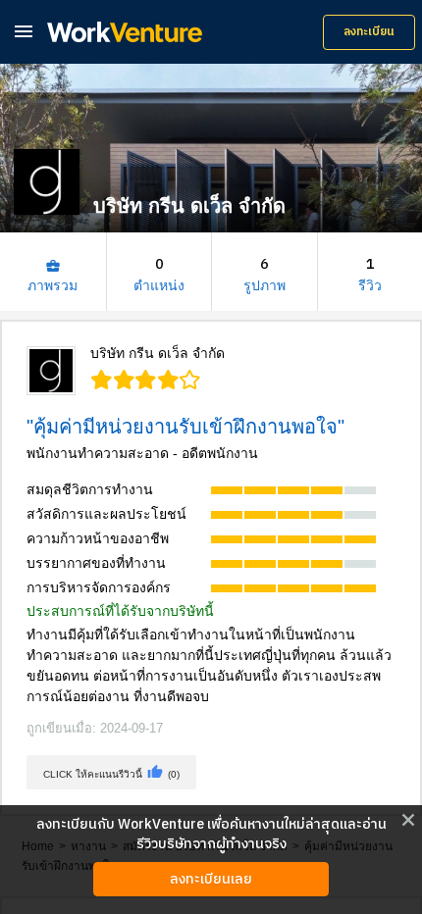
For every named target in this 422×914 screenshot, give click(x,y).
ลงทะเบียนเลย (211, 879)
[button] (23, 31)
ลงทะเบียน (369, 32)
